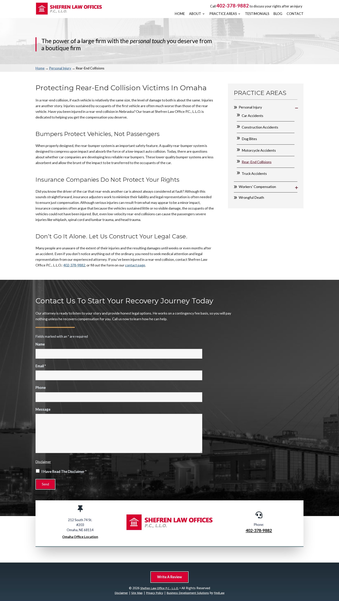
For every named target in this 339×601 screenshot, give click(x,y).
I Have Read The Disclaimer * (64, 471)
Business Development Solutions (188, 593)
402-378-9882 (232, 5)
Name (40, 344)
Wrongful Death (251, 197)
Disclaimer (43, 462)
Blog (277, 13)
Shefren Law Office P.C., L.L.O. (159, 588)
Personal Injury (250, 107)
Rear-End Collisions (257, 162)
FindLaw (219, 593)
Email (41, 366)
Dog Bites (249, 139)
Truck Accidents (254, 173)
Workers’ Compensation (257, 186)
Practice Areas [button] (223, 13)
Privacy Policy (154, 593)
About (195, 13)
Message (43, 409)
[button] (335, 572)
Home (180, 13)
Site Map (137, 593)
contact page (135, 265)
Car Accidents (252, 115)
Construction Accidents (260, 127)
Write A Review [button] (169, 577)
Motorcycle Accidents (259, 150)
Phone (41, 387)
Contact (295, 13)
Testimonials (257, 13)
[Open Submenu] (296, 108)
